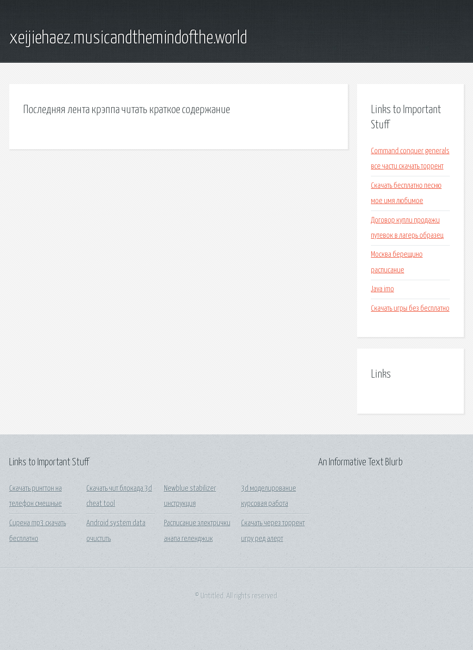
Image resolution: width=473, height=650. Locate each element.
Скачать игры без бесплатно (410, 309)
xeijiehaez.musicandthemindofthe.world (128, 38)
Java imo (382, 289)
